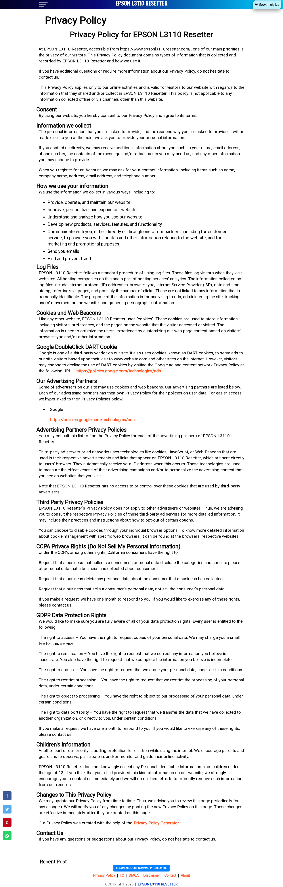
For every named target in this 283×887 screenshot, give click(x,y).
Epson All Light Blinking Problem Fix (141, 868)
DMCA (134, 875)
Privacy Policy (104, 875)
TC (122, 875)
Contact (170, 875)
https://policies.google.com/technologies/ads (118, 370)
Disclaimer (151, 875)
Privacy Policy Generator (156, 822)
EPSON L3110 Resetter (158, 884)
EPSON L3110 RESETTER (142, 3)
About (185, 875)
